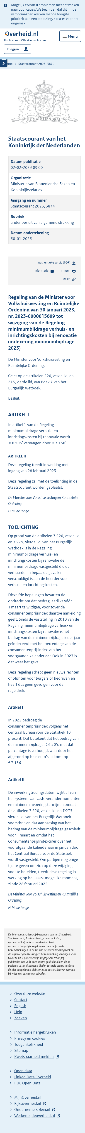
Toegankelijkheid (28, 1044)
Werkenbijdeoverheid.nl (34, 1115)
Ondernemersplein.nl (32, 1109)
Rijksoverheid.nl (27, 1103)
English (20, 1005)
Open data (23, 1070)
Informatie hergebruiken (35, 1032)
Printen (65, 271)
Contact (20, 999)
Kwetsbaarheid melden (34, 1056)
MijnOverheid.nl (27, 1097)
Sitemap (21, 1050)
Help (18, 1011)
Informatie (41, 271)
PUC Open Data (27, 1083)
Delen (66, 279)
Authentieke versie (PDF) (55, 264)
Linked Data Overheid (32, 1076)
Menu (73, 36)
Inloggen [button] (13, 49)
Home (8, 64)
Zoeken (20, 1017)
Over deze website (29, 993)
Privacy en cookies (29, 1038)
